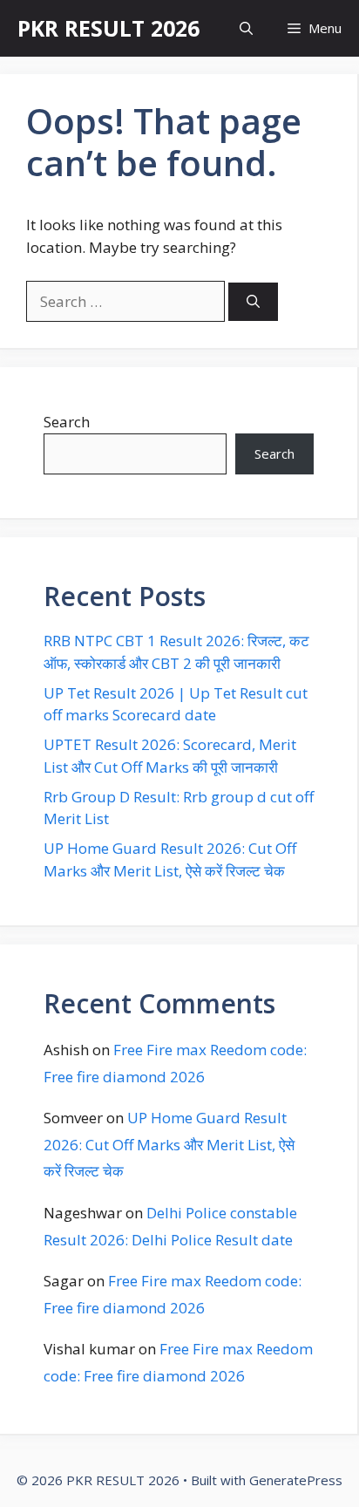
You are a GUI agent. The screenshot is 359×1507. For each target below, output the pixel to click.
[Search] (253, 302)
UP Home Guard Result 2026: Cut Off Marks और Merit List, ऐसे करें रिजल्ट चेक (169, 1144)
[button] (246, 28)
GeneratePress (295, 1480)
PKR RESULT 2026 (108, 28)
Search (67, 422)
